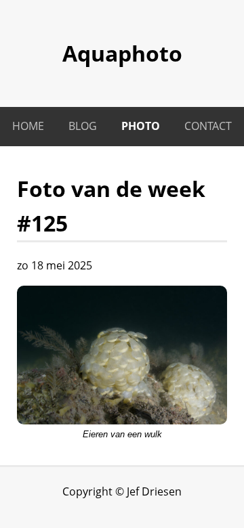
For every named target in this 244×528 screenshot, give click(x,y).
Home (28, 125)
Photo (140, 125)
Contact (208, 125)
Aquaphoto (122, 53)
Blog (82, 125)
